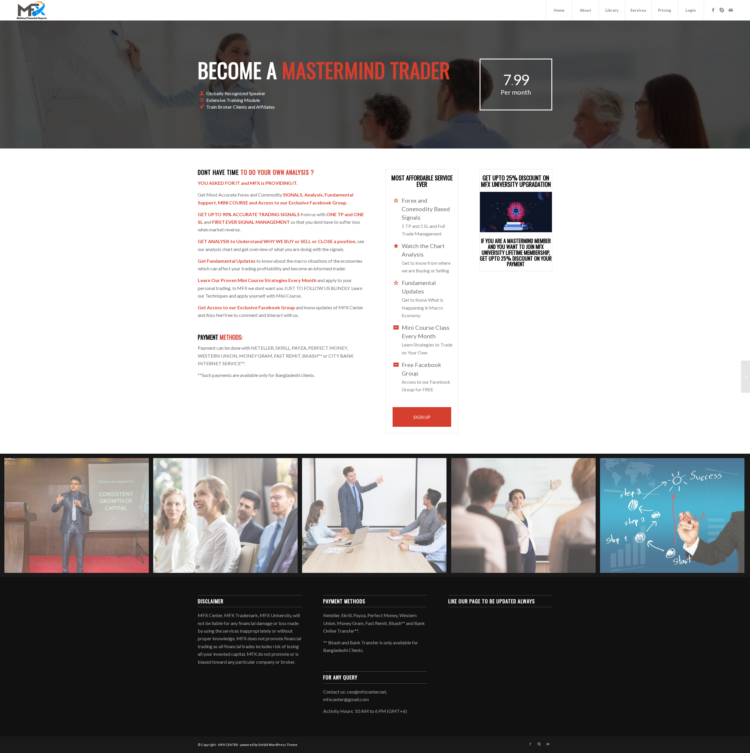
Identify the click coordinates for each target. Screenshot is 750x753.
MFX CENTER (228, 745)
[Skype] (721, 10)
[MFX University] (745, 377)
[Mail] (730, 10)
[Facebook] (713, 10)
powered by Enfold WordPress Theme (268, 745)
